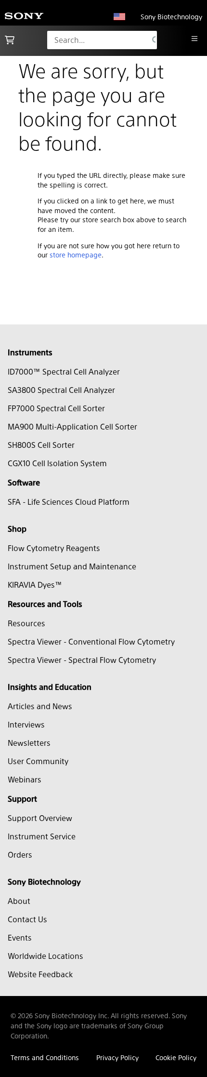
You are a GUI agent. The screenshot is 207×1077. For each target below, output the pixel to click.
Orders (20, 854)
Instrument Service (42, 836)
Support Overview (40, 818)
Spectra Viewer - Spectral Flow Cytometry (82, 660)
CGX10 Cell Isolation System (57, 463)
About (19, 901)
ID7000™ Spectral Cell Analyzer (64, 371)
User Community (38, 761)
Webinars (24, 779)
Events (20, 937)
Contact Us (27, 919)
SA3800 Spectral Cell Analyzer (61, 390)
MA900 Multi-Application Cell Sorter (72, 426)
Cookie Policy (175, 1057)
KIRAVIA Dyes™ (35, 584)
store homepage (76, 254)
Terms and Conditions (45, 1057)
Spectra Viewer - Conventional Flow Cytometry (91, 641)
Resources (26, 623)
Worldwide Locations (45, 956)
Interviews (26, 724)
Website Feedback (40, 974)
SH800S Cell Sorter (41, 445)
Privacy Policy (117, 1057)
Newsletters (29, 743)
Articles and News (40, 706)
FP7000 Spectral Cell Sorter (56, 408)
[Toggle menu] (194, 38)
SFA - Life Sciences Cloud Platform (68, 502)
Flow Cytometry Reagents (54, 548)
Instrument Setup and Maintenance (72, 566)
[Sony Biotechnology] (24, 17)
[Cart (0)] (9, 40)
